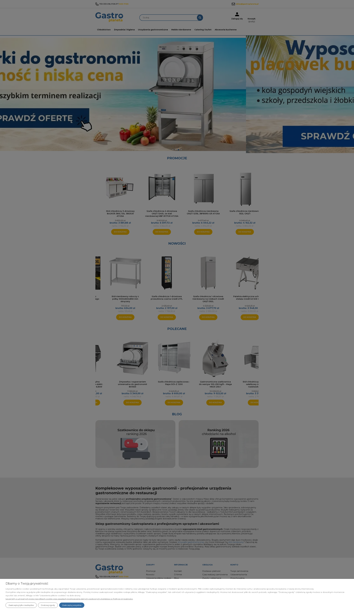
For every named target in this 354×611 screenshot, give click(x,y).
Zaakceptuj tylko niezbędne (21, 605)
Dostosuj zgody (48, 605)
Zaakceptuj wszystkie (71, 605)
